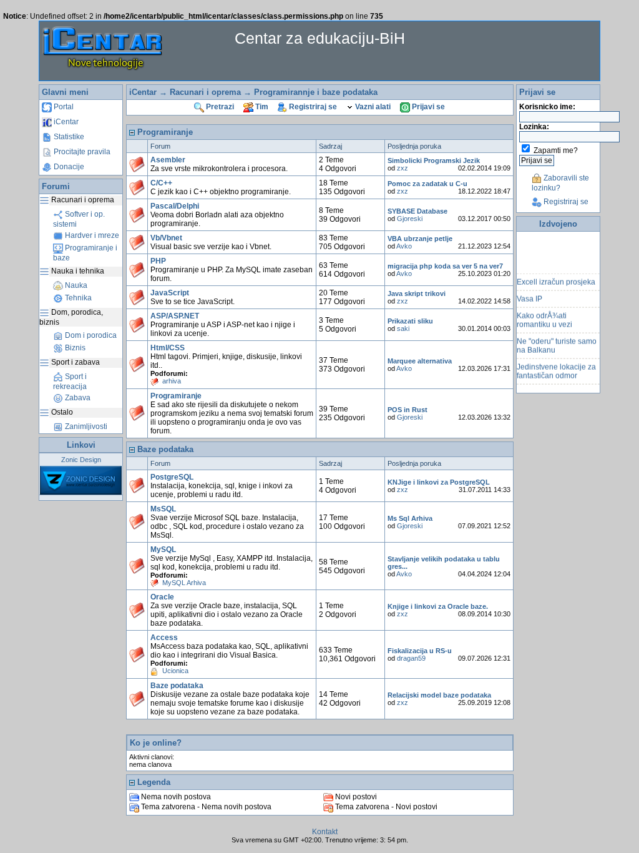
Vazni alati (372, 106)
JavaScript (169, 292)
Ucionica (175, 670)
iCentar (65, 121)
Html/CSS (167, 347)
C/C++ (161, 183)
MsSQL (163, 509)
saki (403, 328)
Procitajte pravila (81, 151)
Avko (404, 246)
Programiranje (176, 396)
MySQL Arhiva (184, 582)
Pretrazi (219, 106)
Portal (63, 106)
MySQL (163, 549)
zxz (402, 168)
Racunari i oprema (205, 92)
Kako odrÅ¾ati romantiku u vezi (544, 316)
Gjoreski (409, 218)
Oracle (162, 597)
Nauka (75, 285)
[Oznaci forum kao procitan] (137, 164)
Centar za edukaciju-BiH (320, 38)
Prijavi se (427, 106)
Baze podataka (176, 685)
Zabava (76, 397)
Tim (260, 106)
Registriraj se (312, 106)
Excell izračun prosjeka (556, 278)
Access (164, 637)
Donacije (68, 166)
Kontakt (325, 831)
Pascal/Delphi (174, 206)
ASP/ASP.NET (174, 316)
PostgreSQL (171, 477)
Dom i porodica (90, 335)
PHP (158, 261)
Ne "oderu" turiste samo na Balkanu (557, 342)
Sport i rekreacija (70, 381)
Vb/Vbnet (166, 238)
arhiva (171, 381)
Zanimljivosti (85, 426)
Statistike (68, 136)
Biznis (74, 347)
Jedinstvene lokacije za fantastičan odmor (556, 368)
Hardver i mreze (91, 235)
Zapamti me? (556, 150)
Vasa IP (529, 295)
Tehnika (77, 297)
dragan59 (411, 658)
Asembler (167, 159)
